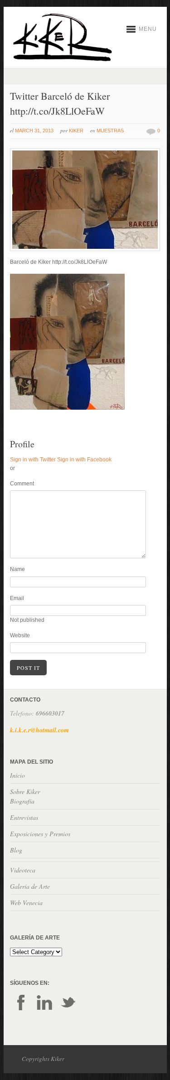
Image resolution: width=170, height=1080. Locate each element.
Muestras (110, 130)
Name (17, 569)
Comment (22, 483)
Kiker (76, 130)
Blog (16, 850)
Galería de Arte (30, 886)
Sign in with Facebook (84, 459)
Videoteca (22, 870)
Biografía (22, 801)
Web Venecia (26, 902)
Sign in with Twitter (33, 459)
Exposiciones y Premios (40, 833)
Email (17, 598)
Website (20, 635)
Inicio (17, 775)
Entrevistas (24, 817)
